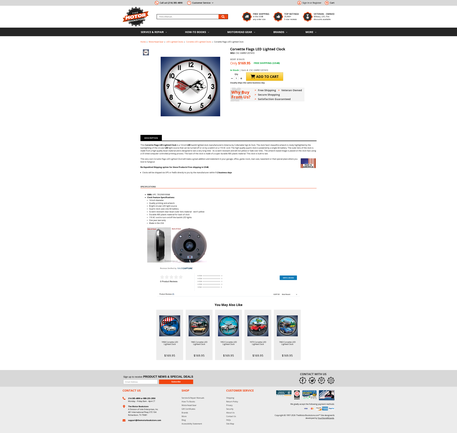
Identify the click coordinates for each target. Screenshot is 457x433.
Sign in (305, 2)
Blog (184, 420)
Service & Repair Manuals (193, 398)
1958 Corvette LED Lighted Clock (169, 343)
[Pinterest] (321, 380)
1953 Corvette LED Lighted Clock (228, 343)
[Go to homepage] (136, 16)
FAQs (228, 420)
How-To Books (196, 32)
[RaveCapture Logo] (184, 268)
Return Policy (232, 401)
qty (236, 74)
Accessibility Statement (192, 423)
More (309, 32)
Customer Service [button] (201, 2)
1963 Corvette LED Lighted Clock (287, 343)
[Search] (223, 16)
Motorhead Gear (240, 32)
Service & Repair (152, 32)
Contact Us (231, 416)
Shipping (230, 398)
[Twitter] (312, 380)
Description (151, 138)
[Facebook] (302, 380)
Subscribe (176, 382)
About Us (230, 412)
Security (229, 409)
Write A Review (288, 278)
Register (317, 2)
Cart (332, 2)
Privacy (229, 405)
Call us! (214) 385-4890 (171, 2)
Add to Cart (170, 328)
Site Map (230, 423)
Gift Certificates (188, 409)
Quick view (170, 324)
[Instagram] (330, 380)
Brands (279, 32)
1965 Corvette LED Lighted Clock (199, 343)
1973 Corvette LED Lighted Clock (258, 343)
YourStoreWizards (326, 418)
